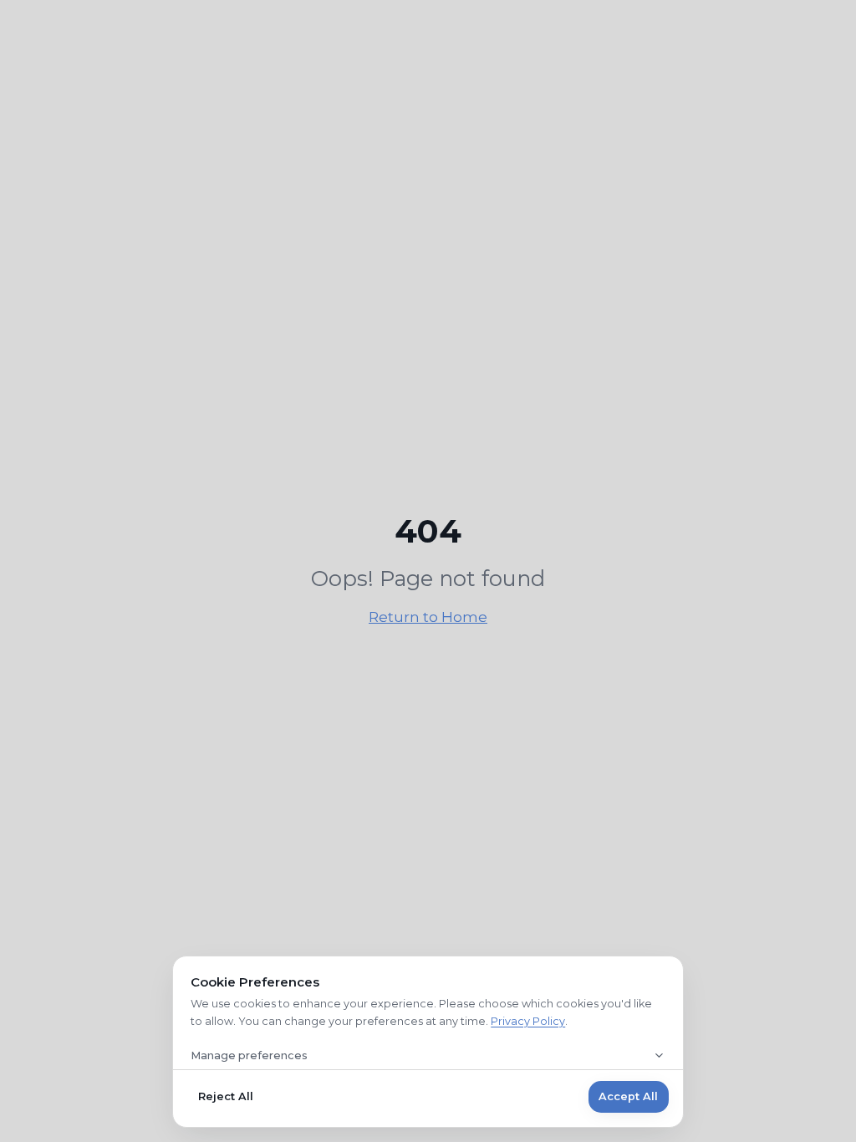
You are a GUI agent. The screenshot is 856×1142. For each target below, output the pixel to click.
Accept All (628, 1096)
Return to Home (428, 617)
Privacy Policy (528, 1021)
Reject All (225, 1096)
